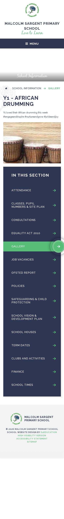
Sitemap (32, 442)
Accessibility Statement (32, 439)
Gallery (54, 88)
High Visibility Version (32, 435)
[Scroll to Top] (32, 406)
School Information (26, 88)
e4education (49, 432)
